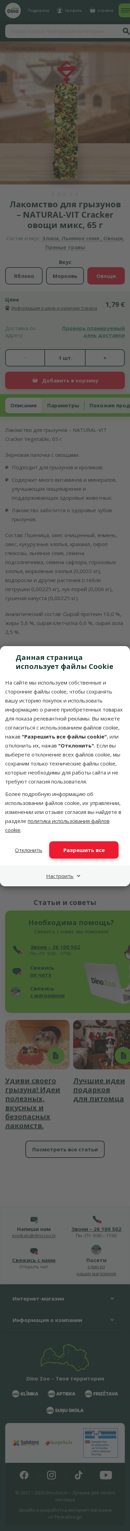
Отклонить (28, 849)
